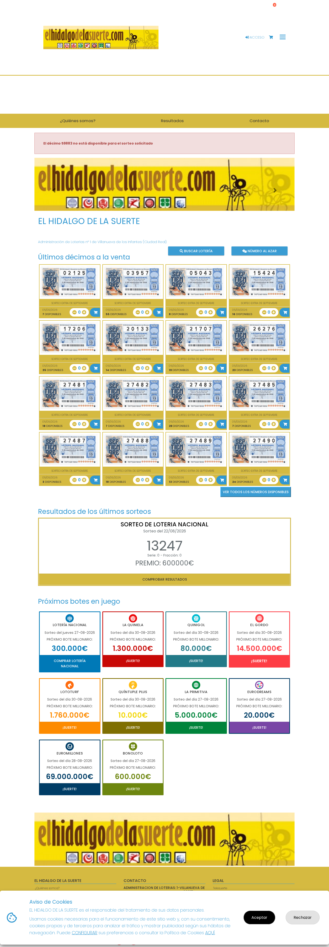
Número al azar (261, 251)
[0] (273, 37)
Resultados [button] (172, 121)
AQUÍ (210, 933)
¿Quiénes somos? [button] (77, 121)
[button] (53, 190)
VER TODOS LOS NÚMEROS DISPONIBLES (256, 492)
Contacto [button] (259, 121)
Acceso (256, 37)
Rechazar (303, 917)
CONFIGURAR (84, 933)
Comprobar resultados (164, 579)
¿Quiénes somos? (47, 888)
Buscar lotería (198, 251)
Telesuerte (220, 888)
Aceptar (259, 917)
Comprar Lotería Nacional (70, 663)
